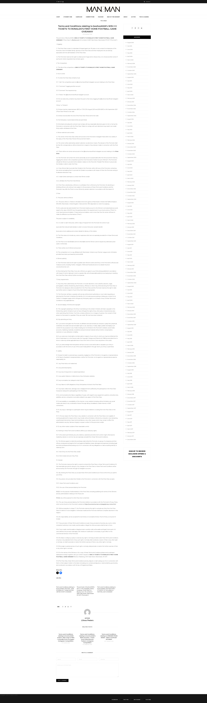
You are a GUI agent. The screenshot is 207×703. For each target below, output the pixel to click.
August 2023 (130, 161)
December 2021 (131, 230)
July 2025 (129, 80)
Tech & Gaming (144, 16)
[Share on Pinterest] (71, 606)
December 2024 (131, 105)
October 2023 (131, 154)
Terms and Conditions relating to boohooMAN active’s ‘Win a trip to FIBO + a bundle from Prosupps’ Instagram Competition (65, 637)
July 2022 (129, 206)
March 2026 (130, 60)
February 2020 (131, 307)
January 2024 (130, 143)
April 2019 (129, 342)
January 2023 (130, 185)
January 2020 (130, 310)
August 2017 (130, 411)
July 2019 (129, 331)
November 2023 (131, 150)
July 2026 (129, 46)
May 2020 (129, 296)
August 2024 (130, 119)
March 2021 (130, 262)
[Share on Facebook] (62, 606)
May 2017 (129, 422)
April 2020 (129, 300)
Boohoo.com (75, 40)
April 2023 (129, 175)
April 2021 (129, 258)
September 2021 (131, 241)
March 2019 (130, 345)
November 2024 (131, 108)
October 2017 (130, 404)
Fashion (100, 16)
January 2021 (130, 268)
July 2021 (129, 248)
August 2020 (130, 286)
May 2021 (129, 255)
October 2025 (131, 70)
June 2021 (129, 251)
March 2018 (130, 387)
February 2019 (131, 349)
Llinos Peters (87, 620)
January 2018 (130, 394)
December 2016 (131, 439)
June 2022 (129, 209)
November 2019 (131, 317)
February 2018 (131, 390)
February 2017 (130, 432)
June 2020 (130, 293)
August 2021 (130, 244)
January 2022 (130, 227)
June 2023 (130, 167)
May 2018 (129, 380)
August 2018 (130, 369)
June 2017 (129, 418)
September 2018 (131, 366)
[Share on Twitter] (65, 606)
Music (126, 16)
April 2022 (129, 216)
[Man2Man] (103, 9)
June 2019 (129, 335)
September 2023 (131, 157)
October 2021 (130, 237)
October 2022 (131, 195)
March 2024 (130, 136)
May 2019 (129, 338)
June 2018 (129, 376)
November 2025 (131, 67)
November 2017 (131, 401)
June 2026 (130, 49)
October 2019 (130, 321)
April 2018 (129, 383)
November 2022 (131, 192)
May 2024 (129, 129)
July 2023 (129, 164)
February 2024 (131, 140)
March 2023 (130, 178)
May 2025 (129, 87)
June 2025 (129, 84)
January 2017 (130, 436)
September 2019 (131, 324)
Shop (58, 16)
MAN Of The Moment (113, 16)
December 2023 (131, 147)
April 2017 (129, 425)
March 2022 (130, 220)
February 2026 (131, 63)
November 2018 (131, 359)
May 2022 (129, 213)
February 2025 (131, 98)
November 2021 (131, 234)
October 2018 (130, 363)
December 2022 (131, 188)
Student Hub (68, 16)
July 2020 (129, 289)
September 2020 (131, 282)
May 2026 (129, 53)
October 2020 (131, 279)
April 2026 (129, 56)
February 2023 (131, 181)
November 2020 (131, 275)
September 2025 (131, 74)
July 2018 (129, 373)
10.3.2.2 (58, 498)
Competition (90, 16)
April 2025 (129, 91)
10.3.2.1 (58, 491)
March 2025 (130, 94)
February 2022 (131, 223)
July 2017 (129, 415)
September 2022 (131, 199)
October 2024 (131, 112)
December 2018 (131, 356)
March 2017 (130, 429)
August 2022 (130, 202)
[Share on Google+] (68, 606)
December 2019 (131, 314)
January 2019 (130, 352)
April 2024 (129, 133)
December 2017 (131, 397)
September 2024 (131, 115)
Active (133, 16)
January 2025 (130, 101)
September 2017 (131, 408)
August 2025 (130, 77)
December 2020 (131, 272)
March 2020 (130, 303)
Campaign (79, 16)
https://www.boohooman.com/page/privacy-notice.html (100, 504)
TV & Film (103, 20)
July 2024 (129, 122)
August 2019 (130, 328)
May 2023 (129, 171)
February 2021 (130, 265)
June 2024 (130, 126)
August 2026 (130, 42)
